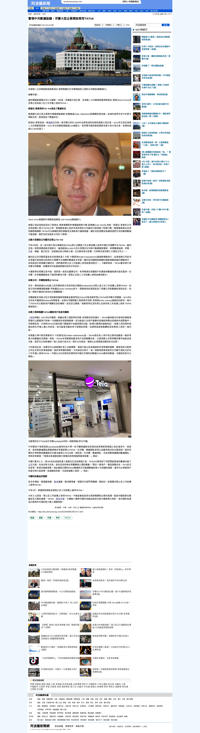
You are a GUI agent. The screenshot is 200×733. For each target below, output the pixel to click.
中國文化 (106, 706)
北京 (30, 465)
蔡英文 (112, 687)
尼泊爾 (40, 689)
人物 (98, 11)
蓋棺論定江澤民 (50, 720)
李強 (48, 687)
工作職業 (91, 706)
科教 (109, 11)
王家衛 (33, 689)
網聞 (104, 11)
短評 (78, 702)
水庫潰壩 (77, 684)
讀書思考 (152, 706)
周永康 (125, 687)
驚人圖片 (40, 720)
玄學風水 (83, 706)
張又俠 (111, 684)
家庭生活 (60, 706)
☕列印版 (155, 14)
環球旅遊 (112, 716)
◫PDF (169, 14)
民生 (120, 11)
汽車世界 (68, 716)
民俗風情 (120, 716)
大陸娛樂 (45, 713)
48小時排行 (141, 29)
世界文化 (144, 706)
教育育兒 (98, 706)
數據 (32, 518)
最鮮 (39, 716)
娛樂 (64, 8)
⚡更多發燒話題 (37, 680)
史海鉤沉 (53, 706)
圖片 (154, 11)
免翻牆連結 (133, 2)
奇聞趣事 (91, 716)
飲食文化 (45, 716)
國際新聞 (82, 11)
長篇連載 (56, 709)
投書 (87, 702)
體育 (131, 11)
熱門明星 (60, 713)
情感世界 (53, 716)
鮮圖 (125, 716)
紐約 (32, 317)
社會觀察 (60, 716)
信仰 (147, 11)
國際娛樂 (75, 713)
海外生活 (75, 706)
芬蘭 (49, 518)
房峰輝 (100, 687)
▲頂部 (144, 726)
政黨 (73, 702)
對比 (91, 702)
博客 (77, 8)
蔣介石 (73, 687)
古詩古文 (129, 706)
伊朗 (32, 684)
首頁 (30, 8)
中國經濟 (74, 11)
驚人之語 (59, 702)
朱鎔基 (38, 684)
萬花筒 (97, 716)
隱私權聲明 (137, 726)
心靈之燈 (68, 706)
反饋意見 (120, 726)
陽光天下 (99, 720)
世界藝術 (40, 709)
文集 (69, 702)
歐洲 (56, 482)
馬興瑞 (59, 684)
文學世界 (48, 709)
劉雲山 (94, 687)
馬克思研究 (75, 720)
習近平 (85, 684)
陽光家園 (106, 720)
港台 (141, 11)
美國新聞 (60, 11)
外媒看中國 (50, 702)
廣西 (44, 684)
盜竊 (41, 518)
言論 (43, 702)
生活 (50, 8)
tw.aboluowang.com (73, 2)
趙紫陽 (118, 687)
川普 (53, 684)
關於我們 (112, 726)
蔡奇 (106, 687)
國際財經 (91, 11)
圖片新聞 (130, 699)
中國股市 (34, 687)
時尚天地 (83, 716)
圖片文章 (63, 709)
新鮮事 (57, 8)
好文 (82, 702)
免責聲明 (128, 726)
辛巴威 (87, 687)
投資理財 (137, 706)
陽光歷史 (83, 720)
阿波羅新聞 (40, 3)
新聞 (37, 8)
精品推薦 (91, 713)
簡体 (125, 2)
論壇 (70, 8)
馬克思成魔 (67, 684)
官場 (114, 11)
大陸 (67, 11)
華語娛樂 (53, 713)
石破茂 (53, 687)
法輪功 (118, 684)
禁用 (58, 518)
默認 (128, 25)
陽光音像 (114, 720)
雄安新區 (66, 687)
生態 (136, 11)
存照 (96, 702)
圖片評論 (107, 702)
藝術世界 (114, 706)
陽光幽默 (91, 720)
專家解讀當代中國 (63, 720)
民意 (100, 702)
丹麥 (30, 251)
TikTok (67, 518)
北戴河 (80, 687)
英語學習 (159, 706)
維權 (125, 11)
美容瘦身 (121, 706)
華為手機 (60, 499)
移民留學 (75, 716)
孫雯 (59, 687)
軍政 (53, 11)
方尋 (65, 507)
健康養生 (45, 706)
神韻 (48, 684)
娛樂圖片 (98, 713)
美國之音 (76, 507)
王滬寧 (42, 687)
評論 (43, 8)
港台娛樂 (68, 713)
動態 (64, 702)
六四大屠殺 (102, 684)
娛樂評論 (83, 713)
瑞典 (50, 122)
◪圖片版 (163, 14)
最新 (45, 11)
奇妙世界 (104, 716)
